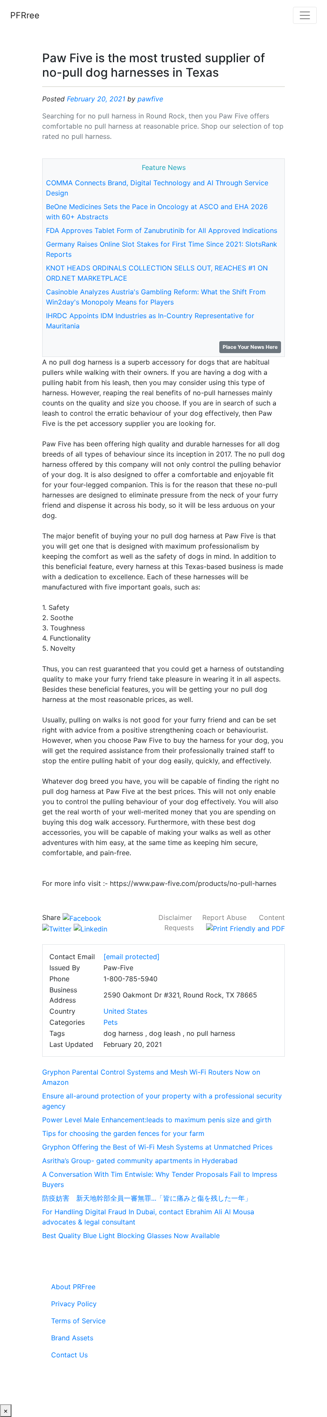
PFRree (25, 15)
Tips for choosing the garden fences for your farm (123, 1133)
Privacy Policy (74, 1303)
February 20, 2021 (96, 99)
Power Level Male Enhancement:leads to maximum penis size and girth (156, 1119)
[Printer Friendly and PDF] (245, 927)
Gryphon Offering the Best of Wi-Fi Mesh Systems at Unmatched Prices (157, 1147)
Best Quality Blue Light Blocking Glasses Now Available (131, 1235)
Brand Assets (72, 1338)
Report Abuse (224, 917)
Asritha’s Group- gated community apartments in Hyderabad (140, 1160)
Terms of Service (78, 1320)
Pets (110, 1022)
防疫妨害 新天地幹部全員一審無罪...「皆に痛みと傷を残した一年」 (147, 1198)
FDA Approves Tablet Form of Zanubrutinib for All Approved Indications (161, 230)
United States (125, 1011)
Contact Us (69, 1355)
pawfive (150, 99)
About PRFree (73, 1286)
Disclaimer (175, 917)
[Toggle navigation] (305, 15)
